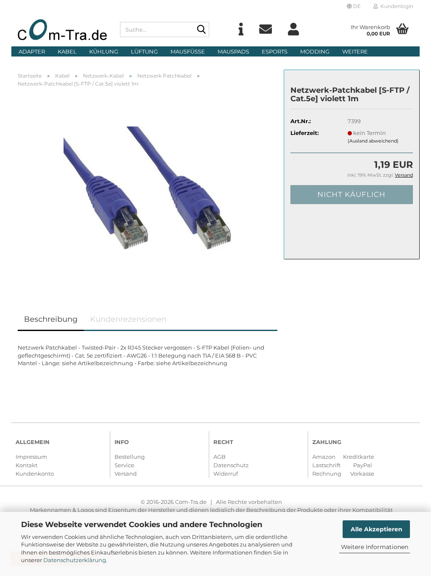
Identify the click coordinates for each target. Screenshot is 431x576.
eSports (274, 51)
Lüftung (144, 51)
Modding (315, 51)
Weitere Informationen (374, 547)
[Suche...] (201, 30)
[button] (354, 6)
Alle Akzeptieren (376, 529)
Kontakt (26, 465)
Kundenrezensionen (128, 319)
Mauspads (233, 51)
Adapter (32, 51)
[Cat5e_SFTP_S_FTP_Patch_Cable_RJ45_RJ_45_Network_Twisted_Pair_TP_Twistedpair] (148, 188)
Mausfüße (187, 51)
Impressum (31, 456)
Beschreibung (50, 319)
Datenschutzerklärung (74, 560)
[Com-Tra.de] (62, 29)
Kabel (67, 51)
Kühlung (103, 51)
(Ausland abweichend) (373, 141)
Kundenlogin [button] (395, 6)
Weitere (355, 51)
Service (124, 465)
